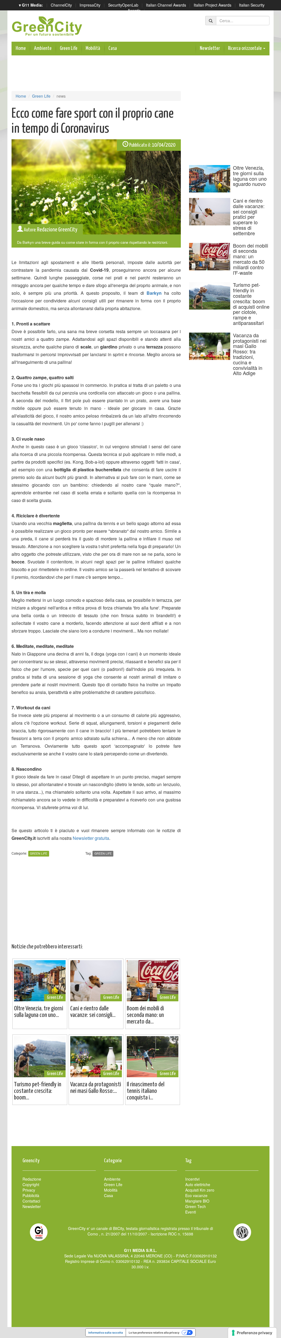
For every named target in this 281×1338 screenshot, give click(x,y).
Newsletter (210, 48)
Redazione (32, 1179)
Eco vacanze (196, 1195)
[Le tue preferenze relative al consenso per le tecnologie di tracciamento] (252, 1333)
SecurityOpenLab (123, 5)
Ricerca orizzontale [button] (245, 48)
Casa (112, 48)
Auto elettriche (197, 1184)
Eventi (190, 1212)
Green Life (68, 48)
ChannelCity (61, 5)
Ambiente (43, 48)
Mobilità (93, 48)
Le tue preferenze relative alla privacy (154, 1332)
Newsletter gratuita (91, 838)
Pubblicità (31, 1195)
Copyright (31, 1184)
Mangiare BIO (197, 1201)
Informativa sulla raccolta (105, 1332)
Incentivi (192, 1179)
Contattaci (31, 1201)
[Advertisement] (140, 1128)
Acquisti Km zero (199, 1190)
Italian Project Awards (212, 5)
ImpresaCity (90, 5)
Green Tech (195, 1206)
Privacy (29, 1190)
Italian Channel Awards (166, 5)
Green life (103, 853)
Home (21, 48)
